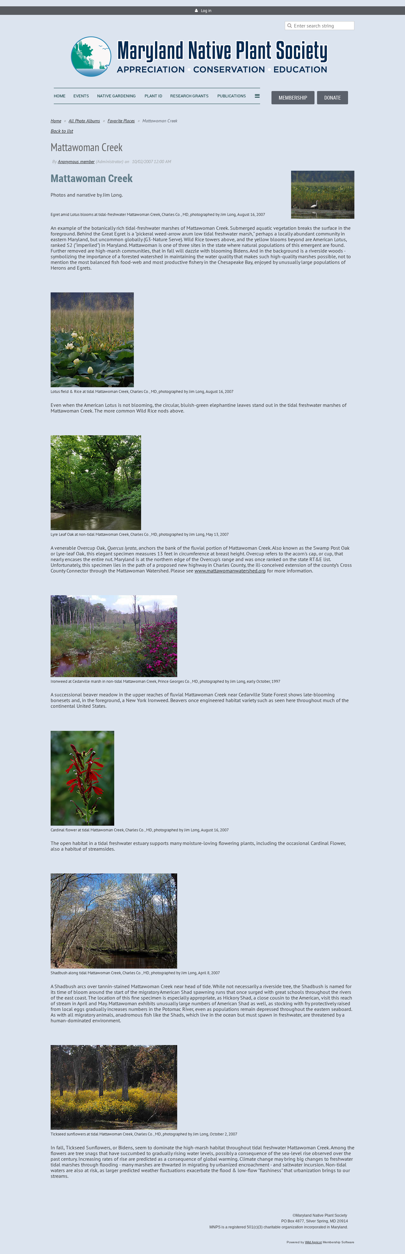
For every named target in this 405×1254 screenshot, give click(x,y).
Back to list (62, 131)
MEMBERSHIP (293, 97)
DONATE (332, 97)
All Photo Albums (84, 121)
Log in (206, 10)
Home (56, 121)
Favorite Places (121, 121)
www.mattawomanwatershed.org (230, 570)
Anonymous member (76, 161)
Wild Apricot (313, 1242)
